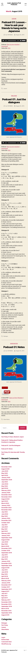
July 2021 (4, 525)
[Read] (14, 390)
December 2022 (6, 507)
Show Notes (14, 343)
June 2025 (4, 471)
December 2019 (6, 548)
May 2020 (4, 544)
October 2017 (5, 587)
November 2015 (6, 610)
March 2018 (5, 578)
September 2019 (6, 552)
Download (4, 46)
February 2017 (5, 600)
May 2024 (4, 486)
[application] (14, 40)
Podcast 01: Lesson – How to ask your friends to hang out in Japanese (14, 27)
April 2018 (4, 576)
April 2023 (4, 501)
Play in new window (13, 44)
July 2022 (4, 512)
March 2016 (5, 608)
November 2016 (6, 604)
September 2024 (6, 479)
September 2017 (6, 589)
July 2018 (4, 570)
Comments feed (6, 641)
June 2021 (4, 527)
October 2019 (5, 550)
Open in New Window (16, 398)
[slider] (24, 40)
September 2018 (6, 565)
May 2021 (4, 529)
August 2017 (5, 591)
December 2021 (6, 520)
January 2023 (5, 505)
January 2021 (5, 535)
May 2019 (4, 559)
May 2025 (4, 473)
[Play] (3, 40)
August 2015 (5, 615)
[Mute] (20, 40)
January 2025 (5, 477)
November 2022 (6, 509)
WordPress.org (6, 644)
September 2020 (6, 537)
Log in (3, 637)
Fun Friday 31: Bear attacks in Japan (12, 437)
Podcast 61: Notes (6, 449)
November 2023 (6, 497)
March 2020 (5, 546)
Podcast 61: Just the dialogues (10, 445)
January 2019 (5, 561)
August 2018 (5, 567)
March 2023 (5, 503)
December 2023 (6, 494)
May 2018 (4, 574)
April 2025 (4, 475)
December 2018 (6, 563)
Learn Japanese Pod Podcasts (14, 3)
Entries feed (5, 639)
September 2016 (6, 606)
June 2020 (4, 542)
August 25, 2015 (20, 34)
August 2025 (5, 469)
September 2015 (6, 613)
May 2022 (4, 516)
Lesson (14, 18)
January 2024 (5, 492)
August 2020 (5, 540)
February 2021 (5, 533)
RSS (9, 48)
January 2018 (5, 582)
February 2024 (6, 490)
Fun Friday (4, 625)
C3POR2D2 (10, 34)
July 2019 (4, 555)
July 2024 (4, 482)
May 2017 (4, 595)
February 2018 (5, 580)
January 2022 (5, 518)
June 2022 (4, 514)
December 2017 (6, 585)
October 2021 (5, 522)
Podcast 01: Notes (14, 347)
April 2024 (4, 488)
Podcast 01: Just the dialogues (14, 101)
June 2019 (4, 557)
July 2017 (4, 593)
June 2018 (4, 572)
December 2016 (6, 602)
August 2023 (5, 499)
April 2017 (4, 598)
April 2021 (4, 531)
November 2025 (6, 467)
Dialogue (14, 95)
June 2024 (4, 484)
